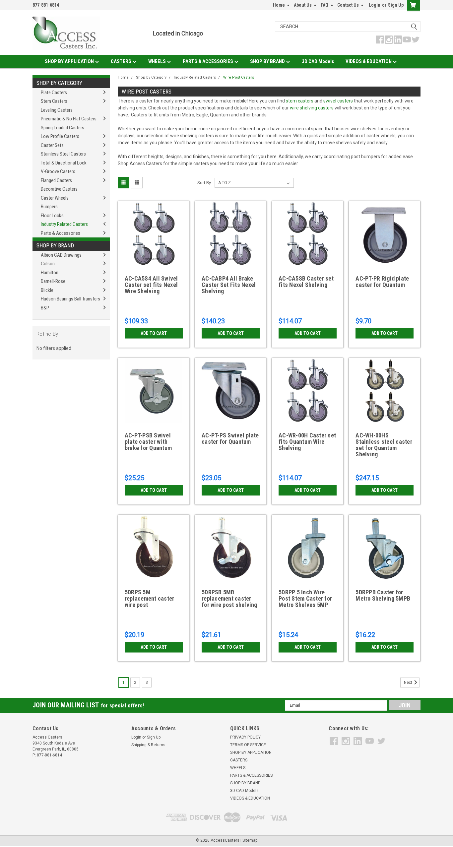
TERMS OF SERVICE (248, 745)
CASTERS (121, 61)
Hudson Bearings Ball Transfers (70, 299)
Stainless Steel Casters (63, 154)
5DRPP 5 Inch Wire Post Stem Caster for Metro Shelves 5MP (305, 598)
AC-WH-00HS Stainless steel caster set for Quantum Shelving (384, 445)
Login (374, 5)
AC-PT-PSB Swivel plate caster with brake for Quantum (148, 441)
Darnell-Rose (53, 281)
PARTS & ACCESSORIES (208, 61)
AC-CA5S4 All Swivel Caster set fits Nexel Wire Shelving (151, 284)
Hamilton (49, 273)
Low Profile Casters (60, 136)
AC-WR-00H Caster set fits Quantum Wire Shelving (307, 441)
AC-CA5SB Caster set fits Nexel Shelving (306, 281)
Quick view (153, 261)
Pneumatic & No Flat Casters (69, 119)
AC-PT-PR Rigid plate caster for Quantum (382, 281)
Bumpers (49, 207)
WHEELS (157, 61)
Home (279, 5)
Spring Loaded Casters (62, 128)
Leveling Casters (57, 110)
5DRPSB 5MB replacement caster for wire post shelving (229, 598)
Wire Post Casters (238, 77)
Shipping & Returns (148, 745)
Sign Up (396, 5)
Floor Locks (52, 216)
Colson (48, 264)
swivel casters (338, 100)
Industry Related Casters (64, 224)
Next (408, 682)
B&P (45, 308)
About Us (303, 5)
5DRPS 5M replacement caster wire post (149, 598)
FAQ (324, 5)
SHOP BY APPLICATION (70, 61)
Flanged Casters (56, 180)
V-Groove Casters (58, 171)
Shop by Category (59, 83)
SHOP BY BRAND (268, 61)
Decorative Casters (59, 189)
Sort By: (204, 182)
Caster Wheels (55, 198)
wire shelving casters (312, 107)
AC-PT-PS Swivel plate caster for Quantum (230, 438)
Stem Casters (54, 101)
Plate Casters (54, 93)
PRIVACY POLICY (245, 737)
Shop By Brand (55, 245)
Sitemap (249, 840)
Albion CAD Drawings (61, 255)
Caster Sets (52, 145)
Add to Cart (154, 333)
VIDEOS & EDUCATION (369, 61)
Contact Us (348, 5)
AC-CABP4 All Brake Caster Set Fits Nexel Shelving (229, 284)
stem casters (299, 100)
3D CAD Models (318, 61)
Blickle (47, 290)
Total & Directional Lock (64, 163)
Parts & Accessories (60, 233)
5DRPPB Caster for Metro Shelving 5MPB (383, 595)
